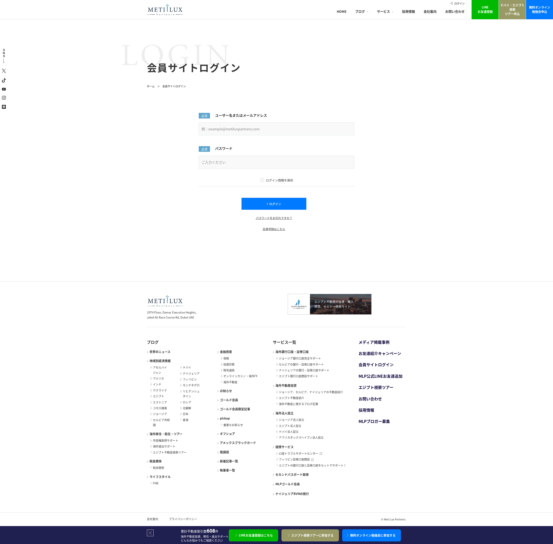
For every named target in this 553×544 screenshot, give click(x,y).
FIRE (156, 483)
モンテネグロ (191, 385)
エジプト (158, 396)
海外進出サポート (164, 446)
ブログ (360, 11)
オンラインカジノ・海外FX (240, 376)
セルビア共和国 (161, 422)
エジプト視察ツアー (376, 387)
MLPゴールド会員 (287, 484)
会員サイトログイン (376, 365)
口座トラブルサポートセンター (298, 453)
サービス (383, 11)
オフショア (227, 433)
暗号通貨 (229, 370)
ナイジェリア (191, 373)
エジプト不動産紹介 (291, 398)
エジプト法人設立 (290, 426)
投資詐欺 (229, 364)
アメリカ (158, 378)
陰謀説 (224, 452)
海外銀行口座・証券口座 (292, 351)
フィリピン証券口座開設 (294, 459)
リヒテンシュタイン (191, 393)
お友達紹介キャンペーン (380, 353)
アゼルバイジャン (160, 369)
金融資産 (226, 351)
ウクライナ (160, 390)
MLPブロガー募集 (374, 421)
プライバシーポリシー (183, 519)
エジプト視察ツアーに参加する (312, 535)
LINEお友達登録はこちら (256, 535)
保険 (226, 358)
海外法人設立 (284, 413)
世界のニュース (159, 351)
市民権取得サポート (165, 440)
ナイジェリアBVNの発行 (292, 493)
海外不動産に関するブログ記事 (298, 404)
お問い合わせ (455, 11)
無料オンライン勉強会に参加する (373, 535)
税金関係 (155, 461)
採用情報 (408, 11)
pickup (225, 418)
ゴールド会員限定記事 (235, 409)
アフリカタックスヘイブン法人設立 (301, 437)
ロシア (187, 402)
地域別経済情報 (160, 360)
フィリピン (190, 379)
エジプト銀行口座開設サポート (298, 376)
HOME (341, 11)
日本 (185, 414)
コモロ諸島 (160, 408)
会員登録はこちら (274, 229)
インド (157, 384)
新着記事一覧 (229, 461)
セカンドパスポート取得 (292, 474)
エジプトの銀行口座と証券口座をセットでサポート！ (312, 465)
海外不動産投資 (286, 385)
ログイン (459, 3)
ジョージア (160, 414)
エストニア (160, 402)
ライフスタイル (160, 476)
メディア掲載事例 (374, 342)
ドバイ (187, 367)
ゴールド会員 (229, 400)
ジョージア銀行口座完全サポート (300, 358)
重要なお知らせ (233, 425)
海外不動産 (230, 382)
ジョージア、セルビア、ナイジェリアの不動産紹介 (311, 392)
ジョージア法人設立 (291, 420)
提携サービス (284, 447)
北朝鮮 (187, 408)
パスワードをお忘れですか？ (274, 218)
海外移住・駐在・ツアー (166, 434)
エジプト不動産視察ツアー (169, 452)
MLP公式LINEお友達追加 (380, 376)
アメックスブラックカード (238, 442)
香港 (185, 420)
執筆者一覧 (227, 470)
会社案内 (430, 11)
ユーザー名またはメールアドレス (241, 115)
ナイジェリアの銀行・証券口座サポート (304, 370)
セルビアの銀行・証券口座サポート (301, 364)
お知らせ (226, 391)
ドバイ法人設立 (289, 431)
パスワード (223, 148)
